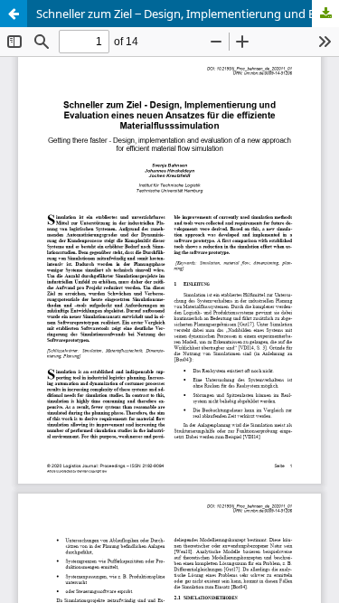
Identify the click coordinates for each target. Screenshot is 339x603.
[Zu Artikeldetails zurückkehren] (13, 13)
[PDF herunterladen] (325, 13)
